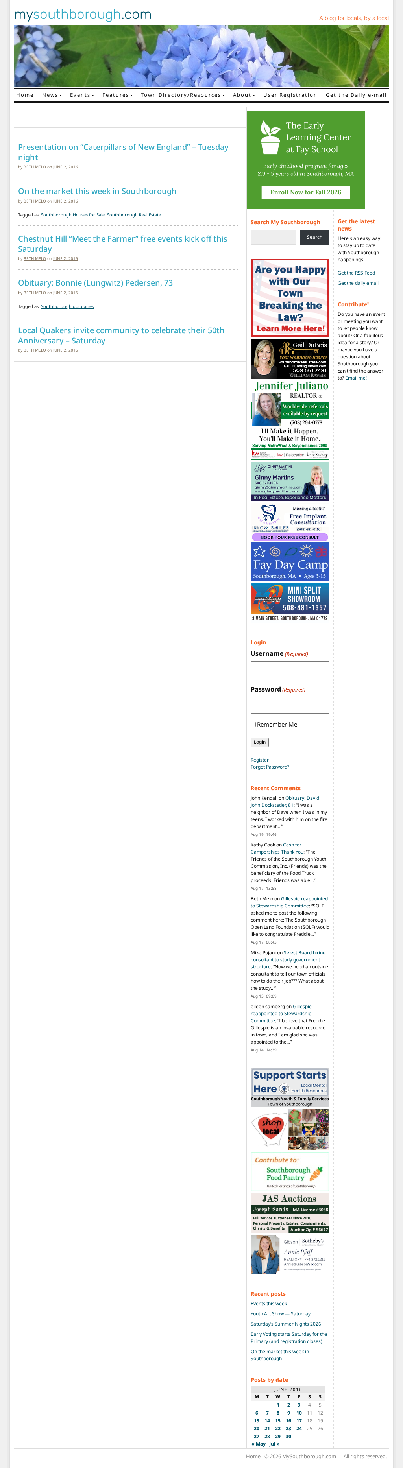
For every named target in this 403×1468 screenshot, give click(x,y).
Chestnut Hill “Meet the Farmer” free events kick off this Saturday (122, 244)
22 (278, 1428)
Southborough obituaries (67, 306)
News (50, 94)
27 (256, 1436)
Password (278, 689)
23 (288, 1428)
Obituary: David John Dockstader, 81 (285, 801)
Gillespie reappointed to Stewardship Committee (289, 902)
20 (256, 1428)
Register (260, 759)
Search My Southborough (285, 222)
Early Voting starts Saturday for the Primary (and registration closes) (289, 1337)
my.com (83, 14)
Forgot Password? (270, 767)
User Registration (290, 94)
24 (299, 1428)
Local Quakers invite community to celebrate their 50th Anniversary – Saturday (121, 335)
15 (278, 1420)
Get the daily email (358, 283)
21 (267, 1428)
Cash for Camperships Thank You (277, 848)
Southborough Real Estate (134, 215)
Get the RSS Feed (356, 272)
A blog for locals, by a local (354, 18)
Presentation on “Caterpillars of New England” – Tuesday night (123, 152)
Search (314, 237)
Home (25, 94)
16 (288, 1420)
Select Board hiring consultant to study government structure (288, 959)
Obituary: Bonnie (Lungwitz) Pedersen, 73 (95, 283)
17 (299, 1420)
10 (299, 1412)
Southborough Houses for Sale (73, 215)
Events (80, 94)
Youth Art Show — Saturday (281, 1313)
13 (256, 1420)
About (242, 94)
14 (267, 1420)
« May (258, 1443)
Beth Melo (35, 167)
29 (278, 1436)
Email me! (356, 377)
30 (288, 1436)
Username (279, 653)
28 (267, 1436)
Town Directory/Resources (181, 94)
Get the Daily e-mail (356, 94)
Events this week (269, 1303)
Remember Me (277, 724)
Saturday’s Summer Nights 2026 (286, 1323)
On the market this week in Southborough (97, 191)
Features (115, 94)
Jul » (274, 1443)
